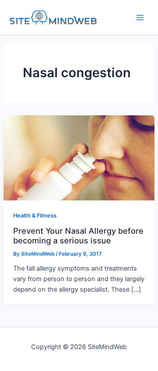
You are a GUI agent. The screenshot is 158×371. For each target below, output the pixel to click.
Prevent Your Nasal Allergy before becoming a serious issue (78, 235)
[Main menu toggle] (140, 17)
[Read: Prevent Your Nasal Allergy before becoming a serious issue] (79, 157)
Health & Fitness (35, 215)
